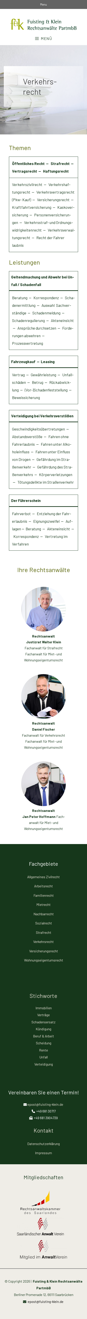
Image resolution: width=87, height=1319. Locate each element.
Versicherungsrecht (43, 951)
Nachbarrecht (43, 914)
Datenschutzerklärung (43, 1143)
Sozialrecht (43, 923)
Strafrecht (43, 932)
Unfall (43, 1057)
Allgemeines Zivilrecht (43, 877)
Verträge (43, 1015)
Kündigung (43, 1029)
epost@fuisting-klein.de (45, 1104)
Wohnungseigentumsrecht (43, 960)
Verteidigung (43, 1064)
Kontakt (44, 1130)
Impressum (43, 1153)
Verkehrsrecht (43, 941)
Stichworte (43, 995)
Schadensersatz (43, 1022)
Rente (43, 1050)
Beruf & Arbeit (43, 1036)
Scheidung (43, 1043)
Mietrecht (43, 904)
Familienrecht (43, 895)
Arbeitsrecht (43, 886)
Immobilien (43, 1008)
